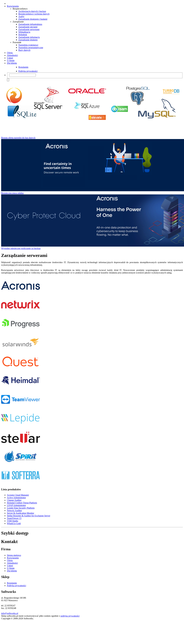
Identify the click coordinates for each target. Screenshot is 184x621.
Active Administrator (16, 497)
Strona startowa (14, 555)
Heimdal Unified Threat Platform (22, 503)
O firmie (11, 60)
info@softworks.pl (9, 613)
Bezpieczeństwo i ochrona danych (33, 14)
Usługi (10, 58)
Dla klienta (12, 63)
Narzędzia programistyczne (30, 47)
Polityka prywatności (28, 71)
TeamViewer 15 (14, 518)
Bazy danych (24, 50)
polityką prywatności (70, 616)
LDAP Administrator (16, 505)
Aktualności (12, 55)
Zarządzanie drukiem (28, 40)
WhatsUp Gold (14, 523)
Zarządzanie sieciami (27, 27)
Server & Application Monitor (20, 513)
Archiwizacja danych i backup (32, 11)
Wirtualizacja (24, 32)
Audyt (21, 16)
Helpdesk (22, 34)
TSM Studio (12, 521)
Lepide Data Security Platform (20, 508)
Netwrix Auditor (14, 510)
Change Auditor (14, 500)
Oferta (10, 52)
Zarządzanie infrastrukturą (30, 24)
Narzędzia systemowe (28, 45)
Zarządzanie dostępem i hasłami (32, 19)
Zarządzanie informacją (29, 37)
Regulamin (23, 67)
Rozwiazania (13, 6)
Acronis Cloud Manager (18, 495)
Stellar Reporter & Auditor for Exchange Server (28, 515)
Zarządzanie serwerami (28, 29)
